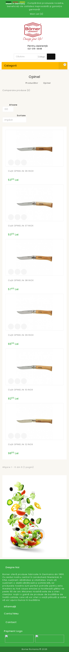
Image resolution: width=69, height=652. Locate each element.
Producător (32, 82)
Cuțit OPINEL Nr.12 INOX (20, 444)
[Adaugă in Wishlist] (17, 162)
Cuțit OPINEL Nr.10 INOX (20, 389)
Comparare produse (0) (16, 90)
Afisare (13, 104)
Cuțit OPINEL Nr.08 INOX (21, 280)
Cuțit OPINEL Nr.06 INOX (21, 170)
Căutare (51, 57)
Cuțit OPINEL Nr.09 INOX (21, 335)
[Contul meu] (25, 14)
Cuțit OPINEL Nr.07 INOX (21, 225)
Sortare (21, 115)
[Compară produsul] (24, 162)
